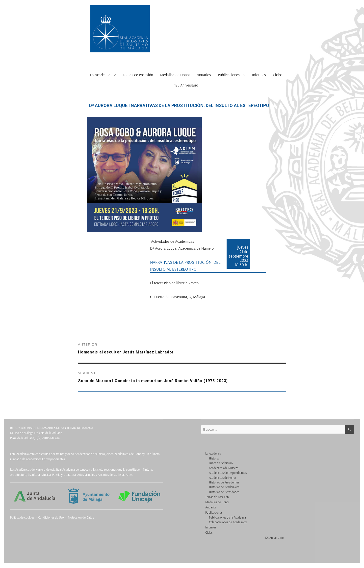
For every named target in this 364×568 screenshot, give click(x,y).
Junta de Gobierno (221, 463)
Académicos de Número (223, 468)
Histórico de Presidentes (224, 482)
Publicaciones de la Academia (227, 517)
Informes (259, 74)
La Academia (100, 74)
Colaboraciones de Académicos (228, 522)
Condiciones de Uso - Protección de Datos (66, 517)
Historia (214, 458)
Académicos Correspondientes (228, 473)
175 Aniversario (186, 85)
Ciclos (278, 74)
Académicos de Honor (222, 478)
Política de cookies (22, 517)
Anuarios (204, 74)
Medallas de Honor (175, 74)
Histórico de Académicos (224, 487)
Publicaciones (229, 74)
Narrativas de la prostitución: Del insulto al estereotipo (185, 265)
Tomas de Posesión (138, 74)
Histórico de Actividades (224, 492)
